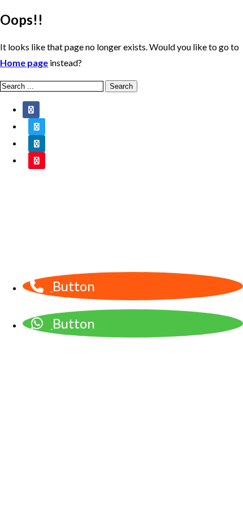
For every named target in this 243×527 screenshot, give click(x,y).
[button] (52, 287)
